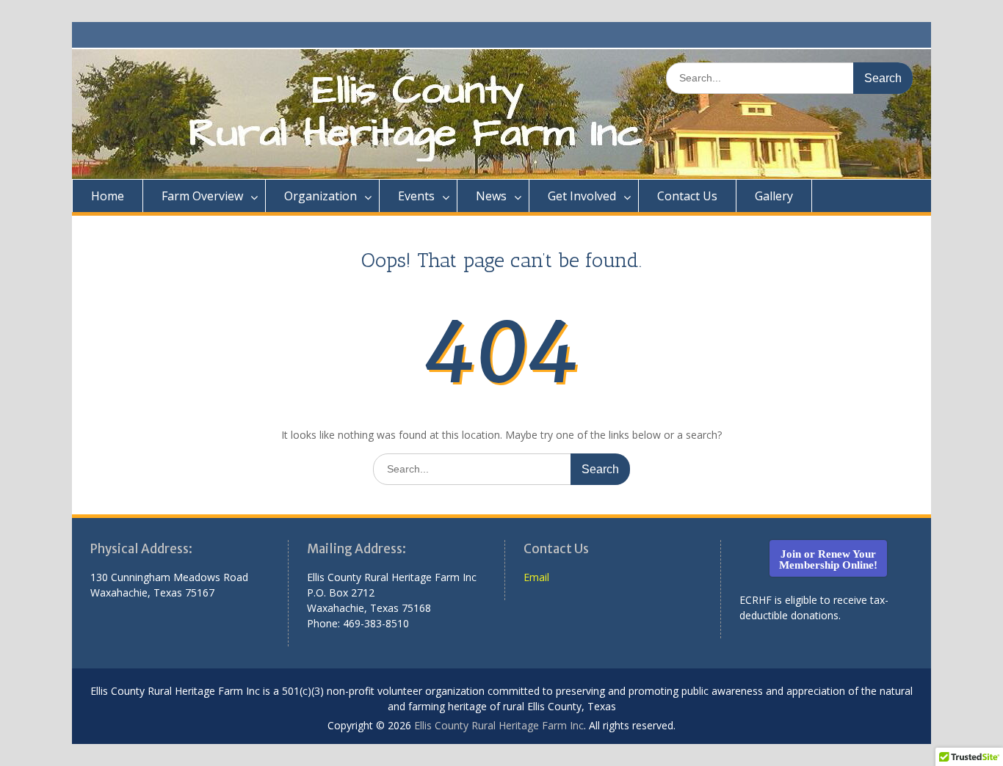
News (491, 196)
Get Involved (582, 196)
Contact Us (687, 196)
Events (416, 196)
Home (107, 196)
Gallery (774, 196)
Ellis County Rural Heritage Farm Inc (499, 725)
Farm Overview (202, 196)
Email (536, 577)
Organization (320, 196)
